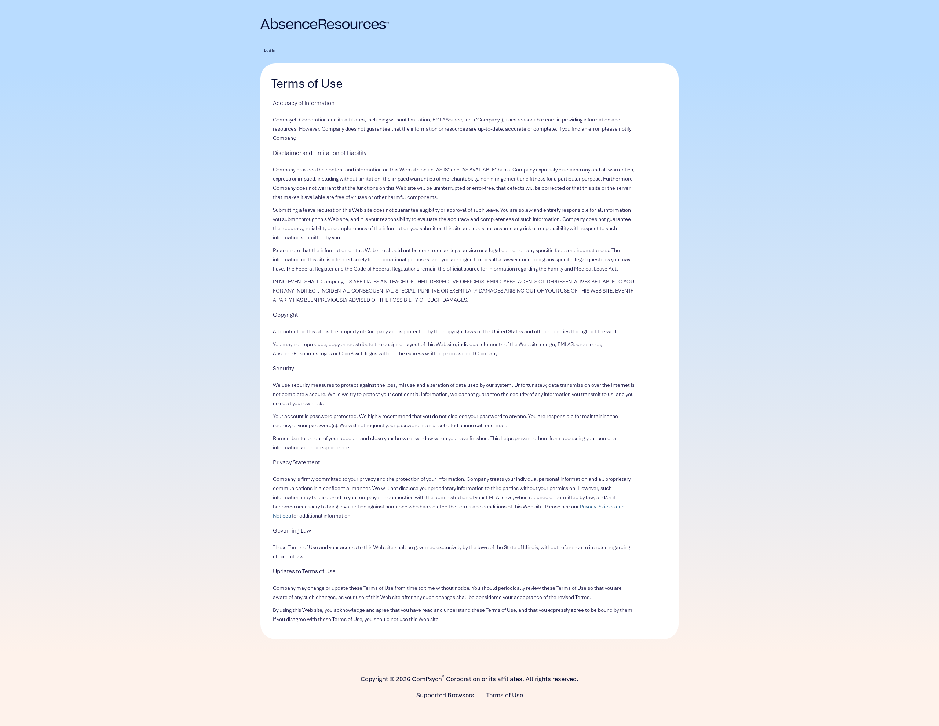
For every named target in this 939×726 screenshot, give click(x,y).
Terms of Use (504, 695)
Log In (269, 50)
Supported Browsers (445, 695)
